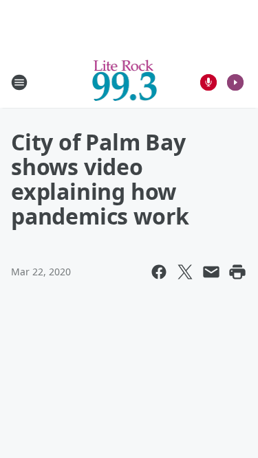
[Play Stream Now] (235, 82)
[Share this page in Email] (211, 272)
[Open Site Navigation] (19, 82)
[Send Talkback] (208, 82)
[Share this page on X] (185, 272)
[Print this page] (237, 272)
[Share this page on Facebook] (159, 272)
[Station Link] (125, 82)
